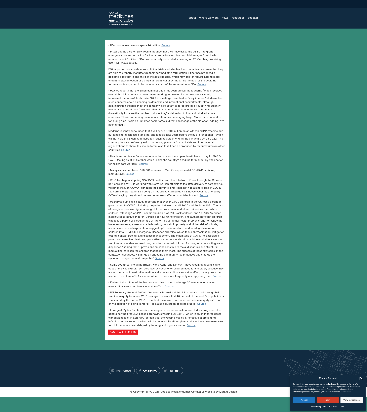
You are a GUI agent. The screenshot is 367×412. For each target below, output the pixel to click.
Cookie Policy (315, 407)
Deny (327, 400)
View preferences (351, 400)
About (192, 17)
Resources (238, 17)
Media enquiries (181, 392)
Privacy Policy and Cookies (333, 407)
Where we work (209, 17)
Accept (304, 400)
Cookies (165, 392)
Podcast (253, 17)
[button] (361, 378)
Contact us (197, 392)
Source (165, 45)
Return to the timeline (123, 332)
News (225, 17)
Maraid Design (228, 392)
